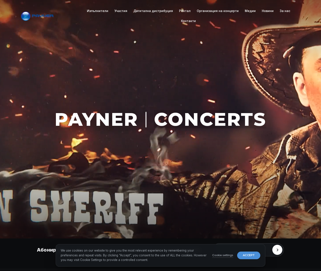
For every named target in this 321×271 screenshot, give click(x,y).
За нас (285, 11)
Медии (250, 11)
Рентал (185, 11)
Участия (120, 11)
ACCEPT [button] (249, 255)
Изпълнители (97, 11)
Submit (277, 250)
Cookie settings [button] (222, 255)
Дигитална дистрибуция (153, 11)
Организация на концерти (218, 11)
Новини (268, 11)
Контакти (188, 21)
